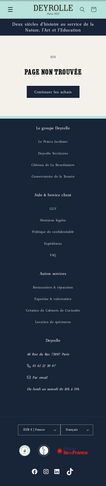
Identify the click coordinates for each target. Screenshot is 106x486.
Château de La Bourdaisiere (53, 165)
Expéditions (53, 243)
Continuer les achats (53, 92)
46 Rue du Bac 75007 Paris (48, 354)
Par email (39, 377)
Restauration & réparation (53, 287)
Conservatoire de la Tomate (53, 176)
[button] (10, 9)
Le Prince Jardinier (53, 141)
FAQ (53, 255)
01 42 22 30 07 (43, 366)
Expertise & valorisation (52, 299)
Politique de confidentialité (53, 232)
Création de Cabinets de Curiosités (53, 310)
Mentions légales (53, 220)
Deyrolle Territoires (53, 153)
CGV (53, 209)
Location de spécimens (53, 322)
